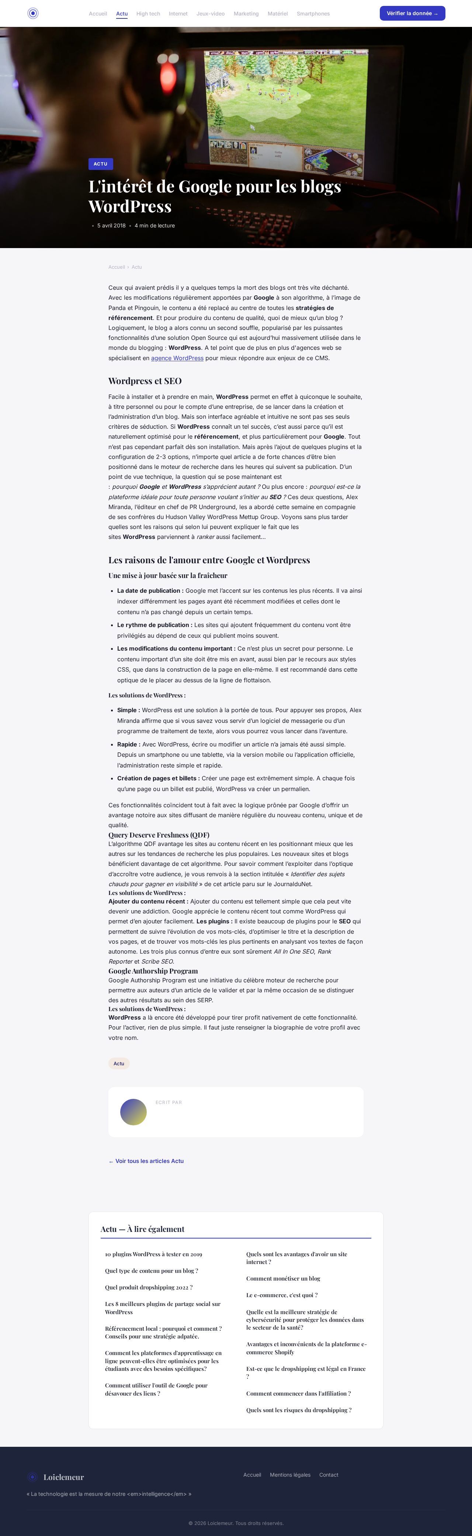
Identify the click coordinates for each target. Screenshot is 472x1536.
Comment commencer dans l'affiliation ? (298, 1393)
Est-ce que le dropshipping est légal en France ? (306, 1372)
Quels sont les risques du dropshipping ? (298, 1410)
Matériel (278, 13)
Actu (122, 13)
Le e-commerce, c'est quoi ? (281, 1295)
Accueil (98, 13)
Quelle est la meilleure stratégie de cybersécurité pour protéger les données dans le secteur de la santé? (305, 1319)
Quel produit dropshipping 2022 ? (148, 1287)
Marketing (246, 13)
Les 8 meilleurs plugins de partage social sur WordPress (163, 1307)
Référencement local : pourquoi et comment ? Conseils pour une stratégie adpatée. (163, 1332)
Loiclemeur (64, 1476)
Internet (178, 13)
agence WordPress (177, 358)
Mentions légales (290, 1474)
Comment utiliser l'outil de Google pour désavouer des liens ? (156, 1389)
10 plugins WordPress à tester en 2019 (153, 1254)
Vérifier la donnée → (412, 13)
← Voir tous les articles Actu (146, 1160)
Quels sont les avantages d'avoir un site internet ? (296, 1257)
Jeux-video (211, 13)
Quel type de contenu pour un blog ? (151, 1270)
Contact (329, 1474)
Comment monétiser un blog (283, 1278)
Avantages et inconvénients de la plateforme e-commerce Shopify (306, 1347)
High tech (148, 13)
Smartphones (313, 13)
